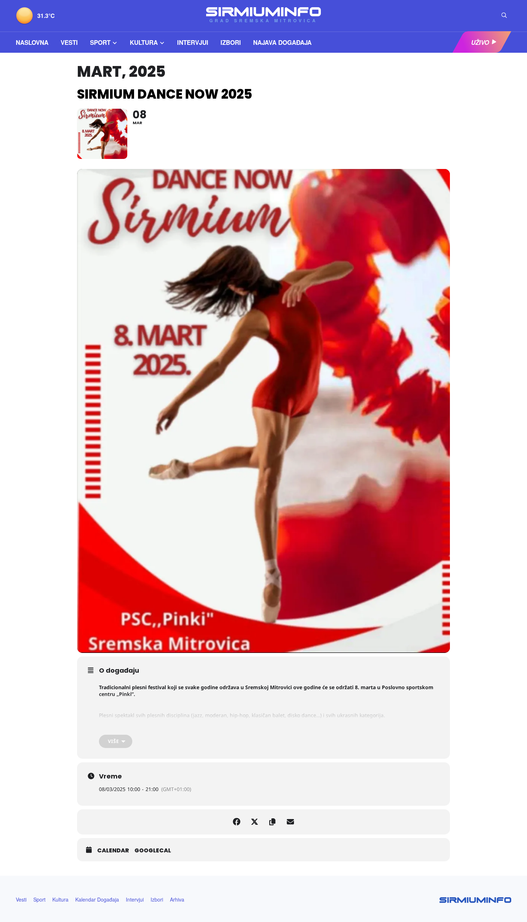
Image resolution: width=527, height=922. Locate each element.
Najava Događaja (282, 42)
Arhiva (177, 899)
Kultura (144, 42)
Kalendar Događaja (97, 899)
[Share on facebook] (237, 822)
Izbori (230, 42)
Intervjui (192, 42)
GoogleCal (152, 850)
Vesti (69, 42)
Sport (100, 42)
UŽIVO (480, 42)
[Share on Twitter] (255, 822)
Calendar (113, 850)
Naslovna (32, 42)
